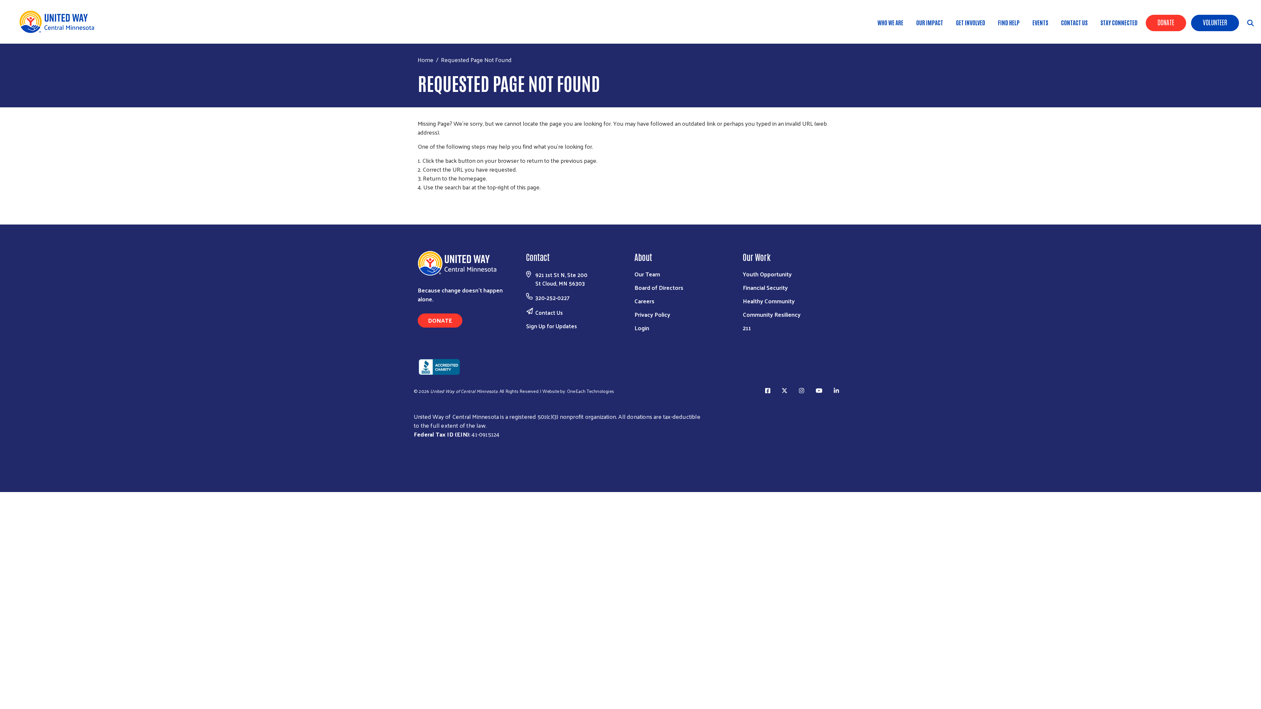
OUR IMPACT (929, 22)
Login (641, 328)
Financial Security (765, 287)
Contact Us (549, 312)
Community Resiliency (772, 314)
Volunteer (1215, 22)
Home (425, 59)
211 (747, 328)
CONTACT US (1074, 22)
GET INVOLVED (970, 22)
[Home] (59, 22)
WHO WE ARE (890, 22)
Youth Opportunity (767, 274)
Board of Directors (658, 287)
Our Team (647, 274)
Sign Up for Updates (551, 326)
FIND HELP (1009, 22)
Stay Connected (1119, 22)
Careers (644, 301)
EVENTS (1040, 22)
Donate (1166, 22)
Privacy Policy (652, 314)
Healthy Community (769, 301)
